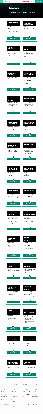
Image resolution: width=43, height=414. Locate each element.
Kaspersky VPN (3, 394)
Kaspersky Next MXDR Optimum (26, 394)
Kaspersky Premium (4, 391)
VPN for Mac (13, 401)
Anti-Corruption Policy (7, 406)
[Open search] (33, 1)
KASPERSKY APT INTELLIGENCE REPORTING (27, 288)
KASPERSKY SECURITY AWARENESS (13, 74)
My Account (39, 1)
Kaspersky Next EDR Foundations (27, 389)
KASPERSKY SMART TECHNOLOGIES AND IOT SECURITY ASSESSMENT (13, 362)
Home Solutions (4, 384)
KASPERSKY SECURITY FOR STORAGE (13, 214)
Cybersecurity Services (35, 389)
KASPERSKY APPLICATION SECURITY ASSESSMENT (13, 312)
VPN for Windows (14, 396)
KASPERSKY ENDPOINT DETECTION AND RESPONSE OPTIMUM (29, 23)
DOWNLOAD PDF (13, 38)
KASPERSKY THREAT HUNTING (12, 239)
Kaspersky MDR (34, 391)
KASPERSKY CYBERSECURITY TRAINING (27, 239)
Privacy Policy (2, 406)
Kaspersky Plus (3, 389)
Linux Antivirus (13, 394)
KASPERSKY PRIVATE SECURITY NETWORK (28, 74)
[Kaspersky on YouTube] (33, 404)
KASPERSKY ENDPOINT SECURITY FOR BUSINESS (13, 23)
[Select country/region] (31, 1)
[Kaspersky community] (38, 404)
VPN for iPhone (13, 399)
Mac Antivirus (13, 389)
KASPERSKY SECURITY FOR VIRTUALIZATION (13, 191)
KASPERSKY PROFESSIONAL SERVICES (11, 48)
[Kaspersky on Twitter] (28, 404)
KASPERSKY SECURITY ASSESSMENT (29, 266)
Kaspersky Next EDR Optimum (26, 391)
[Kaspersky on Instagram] (36, 404)
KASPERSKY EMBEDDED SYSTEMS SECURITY (29, 99)
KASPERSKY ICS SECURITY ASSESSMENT (29, 338)
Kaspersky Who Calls (4, 396)
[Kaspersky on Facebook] (26, 404)
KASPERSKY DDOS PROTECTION (12, 288)
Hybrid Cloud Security (35, 396)
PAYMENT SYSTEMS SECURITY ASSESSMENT (13, 338)
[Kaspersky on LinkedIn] (31, 404)
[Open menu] (1, 1)
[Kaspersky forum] (41, 404)
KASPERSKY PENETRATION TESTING (29, 312)
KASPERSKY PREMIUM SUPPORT (29, 48)
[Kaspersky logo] (8, 1)
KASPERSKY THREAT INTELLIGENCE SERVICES (29, 214)
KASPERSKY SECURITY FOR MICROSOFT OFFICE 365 (29, 362)
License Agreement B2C (14, 406)
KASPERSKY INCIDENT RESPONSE (12, 266)
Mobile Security (13, 391)
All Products (23, 396)
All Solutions (3, 399)
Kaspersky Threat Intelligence (36, 394)
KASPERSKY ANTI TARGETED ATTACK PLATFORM (12, 99)
